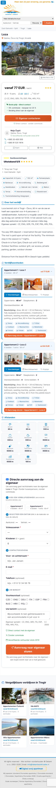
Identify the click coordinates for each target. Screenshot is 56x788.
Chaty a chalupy (28, 779)
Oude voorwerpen (11, 781)
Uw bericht (16, 609)
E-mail (10, 567)
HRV (15, 603)
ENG (15, 599)
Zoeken (49, 23)
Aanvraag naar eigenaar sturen (29, 649)
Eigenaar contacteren (29, 118)
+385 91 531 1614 (15, 142)
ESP (38, 599)
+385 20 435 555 (15, 139)
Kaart (17, 148)
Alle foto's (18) (48, 77)
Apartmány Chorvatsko (33, 781)
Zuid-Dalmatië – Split (10, 28)
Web (41, 148)
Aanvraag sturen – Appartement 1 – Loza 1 (26, 335)
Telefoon (15, 578)
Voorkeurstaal (18, 595)
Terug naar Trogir (11, 169)
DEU (23, 599)
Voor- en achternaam (17, 555)
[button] (28, 160)
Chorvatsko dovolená (45, 773)
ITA (31, 599)
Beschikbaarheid (31, 295)
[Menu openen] (3, 3)
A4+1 (26, 94)
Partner (22, 781)
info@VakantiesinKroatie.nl (38, 764)
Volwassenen (13, 527)
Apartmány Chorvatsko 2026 (25, 776)
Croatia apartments (43, 776)
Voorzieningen (13, 295)
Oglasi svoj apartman (32, 768)
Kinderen (15, 538)
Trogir (22, 28)
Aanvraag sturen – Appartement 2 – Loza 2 (26, 410)
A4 (21, 94)
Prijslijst (46, 295)
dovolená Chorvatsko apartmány (24, 773)
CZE (8, 599)
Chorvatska (10, 776)
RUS (8, 603)
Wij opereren (7, 773)
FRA (45, 599)
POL (23, 603)
